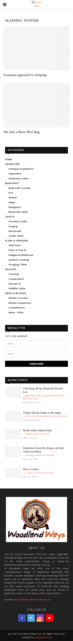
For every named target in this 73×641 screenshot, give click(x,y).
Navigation (14, 207)
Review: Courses (18, 298)
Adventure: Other (18, 178)
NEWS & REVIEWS (15, 293)
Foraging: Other (17, 264)
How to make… (32, 469)
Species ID (14, 283)
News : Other (16, 312)
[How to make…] (13, 473)
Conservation (16, 279)
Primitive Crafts (17, 221)
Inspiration (14, 173)
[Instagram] (40, 618)
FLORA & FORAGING (16, 240)
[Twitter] (31, 618)
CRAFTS (9, 216)
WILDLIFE (10, 269)
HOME (8, 159)
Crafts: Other (16, 235)
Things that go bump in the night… (43, 412)
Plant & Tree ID (17, 250)
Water (11, 202)
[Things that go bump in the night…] (13, 416)
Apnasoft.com (44, 637)
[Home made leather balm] (13, 434)
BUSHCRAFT (12, 183)
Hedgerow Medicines (20, 255)
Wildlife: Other (17, 288)
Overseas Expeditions (21, 168)
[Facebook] (22, 618)
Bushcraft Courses (19, 188)
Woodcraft (14, 231)
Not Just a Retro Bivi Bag (21, 132)
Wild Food (14, 245)
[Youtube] (49, 618)
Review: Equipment (19, 302)
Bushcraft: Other (18, 212)
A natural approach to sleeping (25, 75)
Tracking (13, 274)
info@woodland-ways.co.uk (34, 599)
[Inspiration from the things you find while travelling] (13, 451)
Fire (10, 192)
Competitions (16, 307)
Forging (12, 226)
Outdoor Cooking (18, 259)
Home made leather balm (37, 430)
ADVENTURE (12, 164)
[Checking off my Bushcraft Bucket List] (13, 392)
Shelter (12, 197)
